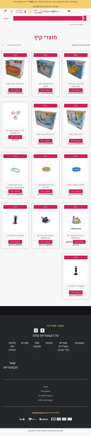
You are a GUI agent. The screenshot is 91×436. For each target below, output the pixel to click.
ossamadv (59, 431)
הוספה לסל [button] (76, 90)
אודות (45, 386)
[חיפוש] (83, 18)
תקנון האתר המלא (45, 400)
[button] (69, 11)
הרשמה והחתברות (45, 395)
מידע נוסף (79, 241)
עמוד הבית (79, 24)
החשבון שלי (45, 391)
